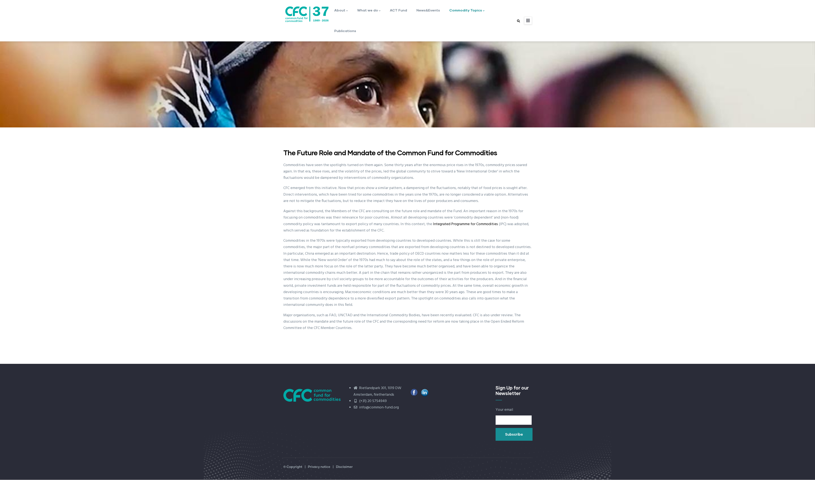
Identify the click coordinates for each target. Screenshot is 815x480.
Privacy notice (319, 467)
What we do (367, 10)
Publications (345, 31)
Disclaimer (344, 467)
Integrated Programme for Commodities (465, 224)
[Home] (306, 13)
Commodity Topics (465, 10)
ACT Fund (398, 10)
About (339, 10)
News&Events (428, 10)
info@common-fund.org (378, 407)
